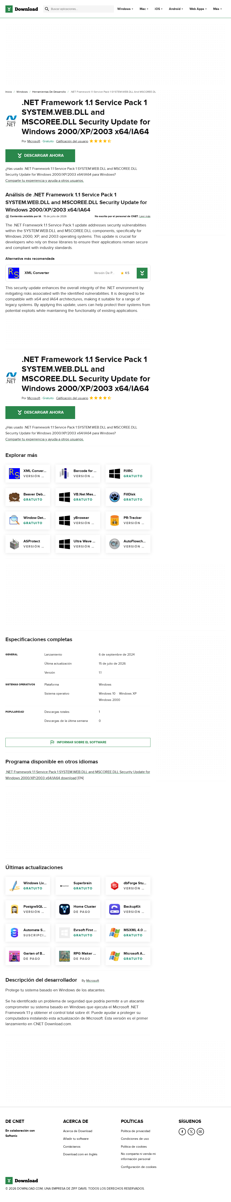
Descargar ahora (44, 155)
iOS (157, 9)
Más (216, 9)
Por (31, 141)
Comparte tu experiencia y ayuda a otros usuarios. (44, 180)
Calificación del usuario (72, 141)
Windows (124, 9)
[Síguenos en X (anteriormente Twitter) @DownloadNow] (191, 1131)
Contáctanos (72, 1147)
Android (174, 9)
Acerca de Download (77, 1131)
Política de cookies (134, 1147)
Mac (143, 9)
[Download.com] (21, 9)
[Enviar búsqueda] (47, 9)
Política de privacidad (135, 1131)
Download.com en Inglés (80, 1154)
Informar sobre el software (81, 742)
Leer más (144, 216)
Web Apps (196, 9)
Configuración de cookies (139, 1167)
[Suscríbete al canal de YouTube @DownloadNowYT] (200, 1131)
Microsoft (92, 980)
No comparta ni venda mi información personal (138, 1156)
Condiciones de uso (135, 1139)
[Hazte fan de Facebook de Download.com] (182, 1131)
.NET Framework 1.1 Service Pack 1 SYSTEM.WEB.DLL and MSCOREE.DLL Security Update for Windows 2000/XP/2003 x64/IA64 (86, 117)
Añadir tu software (76, 1139)
